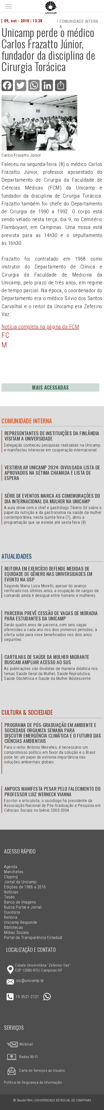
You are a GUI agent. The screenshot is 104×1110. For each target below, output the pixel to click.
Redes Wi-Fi (28, 1057)
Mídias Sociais (16, 932)
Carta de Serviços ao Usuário (42, 1071)
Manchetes (13, 871)
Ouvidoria (12, 912)
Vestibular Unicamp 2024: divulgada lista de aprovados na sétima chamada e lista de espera (52, 472)
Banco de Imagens (20, 902)
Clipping (11, 876)
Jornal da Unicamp (20, 881)
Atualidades (17, 556)
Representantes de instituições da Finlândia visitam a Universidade (52, 435)
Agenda (10, 866)
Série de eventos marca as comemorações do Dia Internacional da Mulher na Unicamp (52, 498)
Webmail (25, 1044)
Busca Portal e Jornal (22, 907)
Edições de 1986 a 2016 (25, 887)
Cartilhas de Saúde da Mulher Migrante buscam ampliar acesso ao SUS (47, 659)
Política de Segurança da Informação (33, 1082)
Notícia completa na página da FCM (40, 327)
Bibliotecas (13, 927)
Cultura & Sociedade (27, 712)
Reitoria (10, 917)
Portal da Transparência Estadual (33, 937)
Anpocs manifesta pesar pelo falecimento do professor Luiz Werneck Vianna (52, 791)
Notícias (11, 892)
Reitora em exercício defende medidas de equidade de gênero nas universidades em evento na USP (48, 574)
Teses (9, 897)
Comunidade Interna (27, 420)
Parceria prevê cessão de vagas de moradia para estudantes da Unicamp (51, 615)
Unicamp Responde (20, 922)
